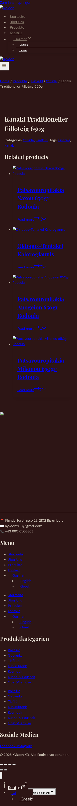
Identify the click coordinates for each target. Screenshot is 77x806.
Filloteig (64, 140)
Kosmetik (15, 671)
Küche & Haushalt (21, 677)
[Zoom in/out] (1, 764)
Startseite (17, 16)
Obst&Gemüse (19, 682)
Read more (25, 219)
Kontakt (16, 33)
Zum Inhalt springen (15, 2)
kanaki (9, 145)
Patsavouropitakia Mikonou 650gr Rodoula (40, 369)
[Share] (9, 764)
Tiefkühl (42, 140)
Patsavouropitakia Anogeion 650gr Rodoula (40, 307)
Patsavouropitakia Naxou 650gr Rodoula (40, 198)
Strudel (29, 140)
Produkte (17, 27)
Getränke (15, 655)
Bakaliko (14, 650)
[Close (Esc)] (14, 764)
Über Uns (17, 22)
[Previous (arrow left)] (1, 769)
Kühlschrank (17, 666)
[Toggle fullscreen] (5, 764)
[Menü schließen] (1, 775)
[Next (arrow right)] (5, 769)
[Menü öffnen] (4, 66)
